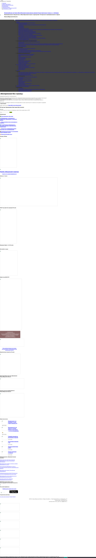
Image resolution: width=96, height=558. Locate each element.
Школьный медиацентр (23, 66)
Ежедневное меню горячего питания (28, 36)
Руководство (21, 27)
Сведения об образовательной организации (25, 22)
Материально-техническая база (25, 80)
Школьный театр (21, 68)
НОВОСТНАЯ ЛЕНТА (6, 4)
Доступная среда (22, 45)
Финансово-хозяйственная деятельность (27, 31)
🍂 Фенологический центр (6, 134)
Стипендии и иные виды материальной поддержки (29, 33)
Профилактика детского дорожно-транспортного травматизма (31, 89)
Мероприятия (21, 82)
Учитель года (21, 59)
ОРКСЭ (17, 70)
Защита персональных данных (24, 52)
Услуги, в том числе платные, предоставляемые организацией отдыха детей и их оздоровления (38, 44)
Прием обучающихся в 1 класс (24, 57)
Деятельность (21, 42)
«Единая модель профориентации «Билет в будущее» (27, 85)
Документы (20, 25)
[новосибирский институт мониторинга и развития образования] (10, 528)
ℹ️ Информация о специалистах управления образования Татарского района (8, 119)
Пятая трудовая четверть (12, 452)
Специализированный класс (24, 74)
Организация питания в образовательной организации (30, 35)
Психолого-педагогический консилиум (26, 63)
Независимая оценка (22, 62)
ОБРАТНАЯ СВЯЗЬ (6, 7)
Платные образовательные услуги (25, 30)
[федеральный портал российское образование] (10, 554)
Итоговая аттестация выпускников (25, 55)
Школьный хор (21, 69)
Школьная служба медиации (24, 65)
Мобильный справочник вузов (9, 488)
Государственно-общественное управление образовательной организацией (34, 51)
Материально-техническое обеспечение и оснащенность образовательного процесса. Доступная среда (40, 29)
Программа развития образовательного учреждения (29, 50)
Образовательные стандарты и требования (27, 37)
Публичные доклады (22, 49)
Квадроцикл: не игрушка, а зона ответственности (12, 422)
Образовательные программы (24, 78)
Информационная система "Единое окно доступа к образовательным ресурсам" (8, 474)
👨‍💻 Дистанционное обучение (6, 116)
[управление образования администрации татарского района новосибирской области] (10, 519)
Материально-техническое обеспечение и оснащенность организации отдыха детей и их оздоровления (40, 43)
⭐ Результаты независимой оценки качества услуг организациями (8, 129)
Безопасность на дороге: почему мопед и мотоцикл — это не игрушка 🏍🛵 (10, 430)
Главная (18, 21)
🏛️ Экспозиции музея (6, 8)
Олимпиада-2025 (22, 58)
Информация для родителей (22, 86)
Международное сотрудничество (25, 34)
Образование (21, 26)
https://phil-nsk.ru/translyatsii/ (14, 105)
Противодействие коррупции (24, 91)
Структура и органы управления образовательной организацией (32, 24)
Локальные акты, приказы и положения (26, 48)
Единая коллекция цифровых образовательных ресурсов (6, 479)
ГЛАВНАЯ (4, 3)
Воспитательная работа (21, 64)
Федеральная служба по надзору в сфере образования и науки (9, 464)
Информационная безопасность (25, 90)
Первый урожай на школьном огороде (13, 437)
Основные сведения (22, 23)
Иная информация (22, 46)
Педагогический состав (23, 28)
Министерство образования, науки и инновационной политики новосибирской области (9, 467)
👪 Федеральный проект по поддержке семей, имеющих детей (9, 132)
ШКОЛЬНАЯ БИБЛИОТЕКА (7, 5)
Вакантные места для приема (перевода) (27, 32)
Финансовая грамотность (23, 61)
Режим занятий (21, 81)
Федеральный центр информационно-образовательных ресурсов (8, 476)
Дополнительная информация (25, 83)
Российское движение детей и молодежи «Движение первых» (31, 38)
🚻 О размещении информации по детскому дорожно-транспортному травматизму (8, 125)
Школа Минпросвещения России (25, 75)
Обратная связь (21, 84)
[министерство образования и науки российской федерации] (10, 537)
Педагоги (20, 79)
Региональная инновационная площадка (27, 73)
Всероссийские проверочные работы (26, 54)
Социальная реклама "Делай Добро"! (8, 496)
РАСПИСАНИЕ (5, 6)
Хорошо (65, 557)
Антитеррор (21, 88)
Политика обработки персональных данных (27, 39)
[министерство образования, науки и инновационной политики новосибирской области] (10, 510)
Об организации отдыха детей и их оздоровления (29, 41)
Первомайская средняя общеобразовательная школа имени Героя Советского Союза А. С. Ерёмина (31, 13)
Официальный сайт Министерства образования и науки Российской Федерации (7, 460)
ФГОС (19, 56)
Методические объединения (24, 60)
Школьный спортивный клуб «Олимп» (26, 67)
